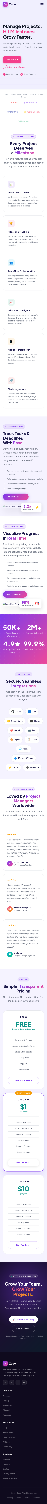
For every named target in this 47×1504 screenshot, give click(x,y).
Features (6, 1396)
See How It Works (17, 67)
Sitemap (36, 1498)
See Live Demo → (15, 594)
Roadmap (7, 1415)
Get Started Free (23, 1080)
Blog (5, 1428)
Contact (6, 1469)
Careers (6, 1464)
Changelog (7, 1410)
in (11, 1382)
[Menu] (42, 4)
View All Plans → (23, 1328)
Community (7, 1447)
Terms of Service (10, 1478)
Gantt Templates (9, 1437)
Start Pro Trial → (23, 1162)
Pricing (6, 1401)
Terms (18, 1498)
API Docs (6, 1442)
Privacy (10, 1498)
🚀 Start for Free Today (23, 1319)
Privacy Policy (9, 1474)
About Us (7, 1459)
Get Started (12, 59)
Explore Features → (16, 497)
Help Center (8, 1432)
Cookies (27, 1498)
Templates (7, 1405)
